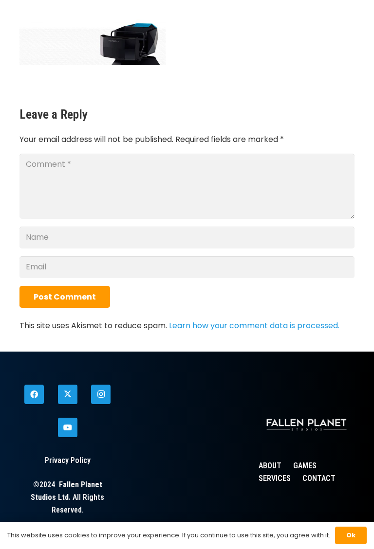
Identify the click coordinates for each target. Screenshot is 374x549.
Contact (319, 478)
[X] (67, 394)
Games (305, 465)
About (270, 465)
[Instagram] (101, 394)
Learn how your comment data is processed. (254, 325)
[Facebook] (34, 394)
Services (275, 478)
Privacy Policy (68, 460)
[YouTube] (67, 427)
